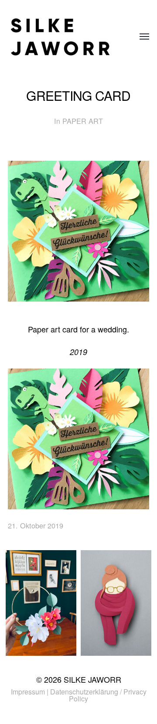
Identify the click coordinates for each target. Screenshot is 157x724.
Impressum (28, 692)
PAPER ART (82, 121)
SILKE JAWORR (92, 679)
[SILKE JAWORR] (61, 37)
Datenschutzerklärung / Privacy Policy (98, 695)
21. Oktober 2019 (35, 525)
